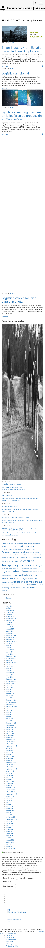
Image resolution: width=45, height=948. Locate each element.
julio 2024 (9, 643)
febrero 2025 (10, 631)
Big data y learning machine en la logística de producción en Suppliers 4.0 (22, 115)
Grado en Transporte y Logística (18, 562)
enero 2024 (9, 654)
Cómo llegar (10, 938)
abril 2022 (9, 691)
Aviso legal (9, 944)
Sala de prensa (11, 940)
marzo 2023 (10, 673)
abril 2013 (9, 827)
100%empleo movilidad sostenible (25, 543)
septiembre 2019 (11, 746)
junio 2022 (9, 687)
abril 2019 (9, 754)
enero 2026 (9, 614)
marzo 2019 (10, 756)
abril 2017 (9, 804)
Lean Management (26, 568)
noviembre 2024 (11, 637)
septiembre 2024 (11, 641)
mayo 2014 (9, 813)
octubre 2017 (10, 792)
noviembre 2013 (11, 817)
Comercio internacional (13, 552)
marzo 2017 (10, 806)
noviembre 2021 (11, 702)
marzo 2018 (10, 781)
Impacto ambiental (12, 568)
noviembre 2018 (11, 765)
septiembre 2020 (11, 727)
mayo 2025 (9, 627)
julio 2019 (9, 748)
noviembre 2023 (11, 658)
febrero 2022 (10, 696)
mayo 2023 (9, 669)
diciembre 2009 (11, 848)
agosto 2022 (10, 683)
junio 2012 (9, 834)
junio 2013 (9, 823)
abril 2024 (9, 648)
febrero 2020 (10, 735)
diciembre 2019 (11, 740)
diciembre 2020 (11, 723)
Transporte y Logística (35, 585)
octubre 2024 (10, 639)
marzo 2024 (10, 650)
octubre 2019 (10, 744)
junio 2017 (9, 800)
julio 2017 (9, 798)
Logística (6, 571)
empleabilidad (36, 555)
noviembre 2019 (11, 742)
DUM (8, 555)
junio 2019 (9, 750)
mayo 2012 (9, 836)
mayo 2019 (9, 752)
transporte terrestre (21, 585)
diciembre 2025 (11, 616)
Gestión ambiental (13, 557)
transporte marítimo (8, 585)
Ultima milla (28, 587)
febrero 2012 (10, 842)
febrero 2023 (10, 675)
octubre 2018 (10, 767)
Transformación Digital (20, 579)
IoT (19, 568)
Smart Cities (12, 575)
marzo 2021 (10, 717)
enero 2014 (9, 815)
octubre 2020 (10, 725)
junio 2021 (9, 710)
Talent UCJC (10, 579)
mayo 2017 (9, 802)
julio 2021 (9, 708)
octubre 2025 (10, 620)
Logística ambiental (15, 73)
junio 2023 (9, 666)
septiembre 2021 (11, 706)
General (12, 43)
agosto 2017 (10, 796)
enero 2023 (9, 677)
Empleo (4, 557)
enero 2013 (9, 831)
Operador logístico (32, 571)
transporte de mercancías (28, 581)
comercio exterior (30, 549)
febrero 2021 (10, 719)
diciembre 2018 (11, 763)
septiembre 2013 (11, 819)
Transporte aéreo (7, 582)
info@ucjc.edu (11, 933)
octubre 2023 (10, 660)
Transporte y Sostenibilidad (10, 588)
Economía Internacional (25, 555)
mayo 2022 (9, 689)
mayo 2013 (9, 825)
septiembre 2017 (11, 794)
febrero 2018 (10, 783)
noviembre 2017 (11, 790)
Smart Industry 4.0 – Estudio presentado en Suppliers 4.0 (21, 49)
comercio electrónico (19, 549)
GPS (22, 557)
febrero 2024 (10, 652)
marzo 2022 (10, 694)
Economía (13, 555)
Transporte (32, 578)
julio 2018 (9, 773)
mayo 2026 (9, 606)
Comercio (10, 549)
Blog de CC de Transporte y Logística (22, 20)
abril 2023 (9, 671)
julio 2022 (9, 685)
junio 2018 (9, 775)
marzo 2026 (10, 610)
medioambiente (19, 571)
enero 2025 (9, 633)
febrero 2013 (10, 829)
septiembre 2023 (11, 662)
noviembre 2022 (11, 681)
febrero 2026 (10, 612)
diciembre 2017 (11, 788)
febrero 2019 (10, 758)
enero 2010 (9, 846)
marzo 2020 (10, 733)
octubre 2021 (10, 704)
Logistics (34, 568)
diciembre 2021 (11, 700)
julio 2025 (9, 623)
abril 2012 (9, 838)
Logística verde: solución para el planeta (19, 300)
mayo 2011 (9, 844)
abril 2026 (9, 608)
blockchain (8, 547)
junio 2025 (9, 625)
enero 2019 (9, 760)
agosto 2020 (10, 729)
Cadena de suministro (24, 546)
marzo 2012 (10, 840)
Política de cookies (12, 946)
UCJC (20, 587)
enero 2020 (9, 737)
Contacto (9, 935)
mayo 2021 (9, 712)
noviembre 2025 (11, 618)
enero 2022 (9, 698)
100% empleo (7, 543)
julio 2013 (9, 821)
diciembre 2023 (11, 656)
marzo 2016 (10, 811)
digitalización (29, 552)
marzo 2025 (10, 629)
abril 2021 (9, 714)
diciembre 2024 (11, 635)
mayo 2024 (9, 646)
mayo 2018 (9, 777)
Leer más (5, 66)
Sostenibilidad (25, 575)
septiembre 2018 (11, 769)
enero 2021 (9, 721)
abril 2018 (9, 779)
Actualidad (9, 942)
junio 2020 (9, 731)
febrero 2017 (10, 808)
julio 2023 (9, 664)
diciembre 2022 (11, 679)
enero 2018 (9, 786)
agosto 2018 (10, 771)
